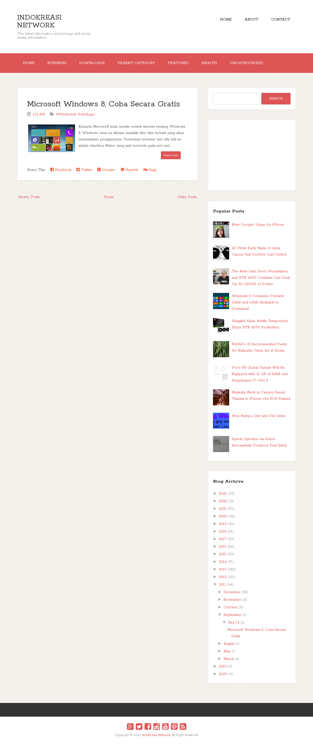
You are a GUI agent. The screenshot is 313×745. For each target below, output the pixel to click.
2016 (222, 547)
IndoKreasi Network (39, 21)
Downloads (92, 63)
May (227, 651)
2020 (223, 516)
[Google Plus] (130, 727)
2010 (223, 666)
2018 (222, 531)
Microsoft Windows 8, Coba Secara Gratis (103, 104)
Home (226, 19)
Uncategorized (246, 63)
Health (209, 63)
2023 (223, 493)
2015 (222, 554)
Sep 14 (233, 622)
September (232, 615)
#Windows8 (66, 114)
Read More (170, 155)
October (230, 607)
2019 (222, 524)
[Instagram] (156, 727)
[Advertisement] (252, 155)
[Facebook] (148, 727)
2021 (222, 509)
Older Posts (187, 197)
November (232, 600)
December (232, 592)
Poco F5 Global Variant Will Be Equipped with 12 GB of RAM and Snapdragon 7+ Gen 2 (260, 374)
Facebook (62, 170)
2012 (222, 577)
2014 (223, 562)
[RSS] (183, 727)
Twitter (86, 170)
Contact (280, 19)
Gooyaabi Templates (162, 738)
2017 (222, 539)
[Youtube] (165, 727)
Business (56, 63)
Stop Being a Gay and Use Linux (258, 416)
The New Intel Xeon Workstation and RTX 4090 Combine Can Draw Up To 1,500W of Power (261, 277)
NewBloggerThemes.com (157, 738)
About (251, 19)
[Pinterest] (174, 727)
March (229, 659)
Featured (178, 63)
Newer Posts (29, 197)
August (229, 644)
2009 (223, 674)
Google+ (108, 170)
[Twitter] (139, 727)
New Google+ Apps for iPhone (258, 224)
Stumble (131, 170)
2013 (222, 569)
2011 (222, 584)
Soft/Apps (86, 114)
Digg (152, 170)
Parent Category (136, 63)
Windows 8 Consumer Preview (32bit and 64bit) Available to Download (258, 302)
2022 (223, 501)
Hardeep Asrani (152, 738)
